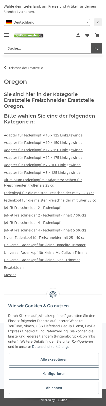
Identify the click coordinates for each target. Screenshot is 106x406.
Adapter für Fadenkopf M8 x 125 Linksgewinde (42, 172)
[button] (78, 35)
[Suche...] (96, 48)
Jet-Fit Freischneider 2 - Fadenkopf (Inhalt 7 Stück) (45, 215)
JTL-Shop (61, 400)
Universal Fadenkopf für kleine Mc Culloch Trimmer (46, 252)
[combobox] (47, 22)
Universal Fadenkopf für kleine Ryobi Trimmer (42, 259)
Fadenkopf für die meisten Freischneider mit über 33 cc (50, 200)
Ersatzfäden (14, 267)
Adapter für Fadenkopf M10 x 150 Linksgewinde (43, 142)
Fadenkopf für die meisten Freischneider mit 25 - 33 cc (49, 192)
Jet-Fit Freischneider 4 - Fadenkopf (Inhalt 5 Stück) (45, 230)
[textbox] (47, 22)
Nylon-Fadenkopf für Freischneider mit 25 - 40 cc (44, 237)
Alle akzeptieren (54, 359)
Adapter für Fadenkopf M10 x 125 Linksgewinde (43, 135)
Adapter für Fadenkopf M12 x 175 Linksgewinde (43, 157)
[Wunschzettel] (87, 35)
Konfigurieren (54, 373)
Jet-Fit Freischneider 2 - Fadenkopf (32, 207)
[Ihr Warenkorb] (97, 35)
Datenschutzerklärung (50, 346)
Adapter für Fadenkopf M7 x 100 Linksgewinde (42, 164)
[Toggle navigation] (6, 33)
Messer (10, 274)
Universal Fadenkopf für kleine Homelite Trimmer (45, 245)
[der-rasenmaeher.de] (28, 35)
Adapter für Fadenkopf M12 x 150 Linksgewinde (43, 150)
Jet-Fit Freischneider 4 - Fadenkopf (32, 222)
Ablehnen (54, 388)
